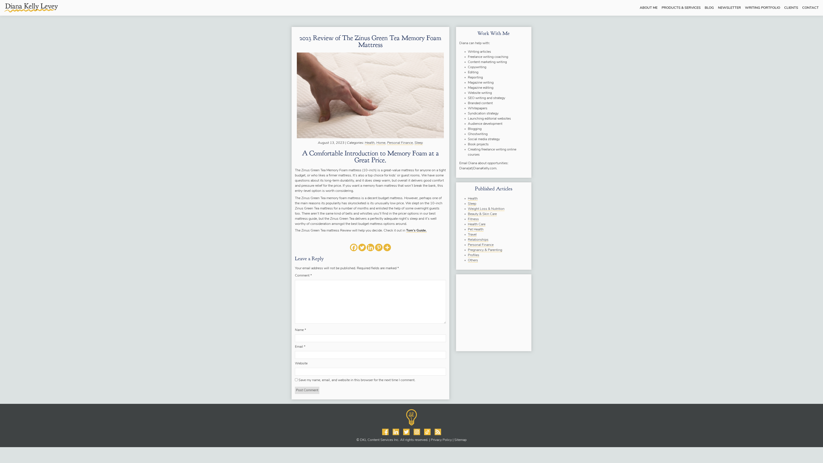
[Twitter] (362, 247)
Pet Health (476, 229)
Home (380, 143)
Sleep (419, 143)
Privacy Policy (441, 440)
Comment (303, 275)
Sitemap (460, 440)
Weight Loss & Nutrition (486, 209)
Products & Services (681, 8)
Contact (810, 8)
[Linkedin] (370, 247)
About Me (649, 8)
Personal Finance (400, 143)
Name (300, 330)
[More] (387, 247)
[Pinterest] (379, 247)
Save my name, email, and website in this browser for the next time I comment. (357, 380)
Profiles (473, 255)
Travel (472, 234)
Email (300, 347)
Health (370, 143)
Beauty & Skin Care (482, 214)
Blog (709, 8)
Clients (791, 8)
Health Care (476, 224)
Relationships (478, 240)
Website (301, 363)
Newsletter (729, 8)
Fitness (473, 219)
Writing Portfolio (762, 8)
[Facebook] (353, 247)
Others (473, 260)
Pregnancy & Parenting (485, 250)
